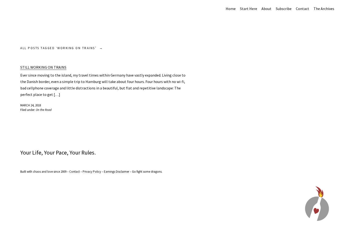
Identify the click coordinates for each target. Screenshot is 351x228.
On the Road (44, 110)
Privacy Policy (92, 172)
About (266, 8)
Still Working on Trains (43, 67)
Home (231, 8)
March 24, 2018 (30, 105)
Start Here (248, 8)
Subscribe (284, 8)
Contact (302, 8)
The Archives (324, 8)
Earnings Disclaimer (116, 172)
